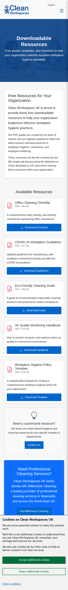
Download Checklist (36, 227)
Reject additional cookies (34, 571)
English (51, 5)
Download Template (35, 397)
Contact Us (34, 444)
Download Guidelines (35, 270)
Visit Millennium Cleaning (34, 511)
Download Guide (36, 310)
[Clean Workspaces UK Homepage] (16, 9)
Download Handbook (36, 350)
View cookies (11, 583)
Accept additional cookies (34, 559)
